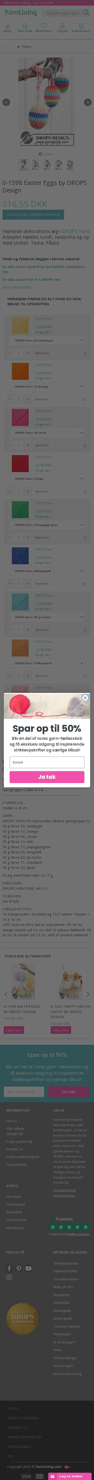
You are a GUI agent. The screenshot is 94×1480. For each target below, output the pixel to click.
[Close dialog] (85, 697)
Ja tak (47, 777)
